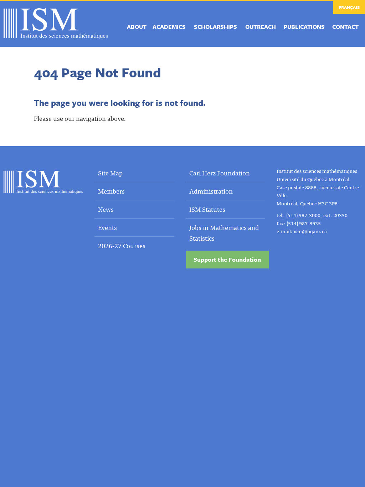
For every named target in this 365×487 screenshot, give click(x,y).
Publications (304, 26)
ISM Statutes (207, 209)
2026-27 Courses (121, 245)
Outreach (260, 26)
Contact (345, 26)
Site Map (110, 173)
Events (107, 227)
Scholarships (215, 26)
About (136, 26)
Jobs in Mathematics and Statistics (224, 232)
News (106, 209)
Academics (169, 26)
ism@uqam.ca (310, 231)
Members (111, 191)
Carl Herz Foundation (219, 173)
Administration (211, 191)
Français (349, 7)
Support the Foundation (227, 259)
